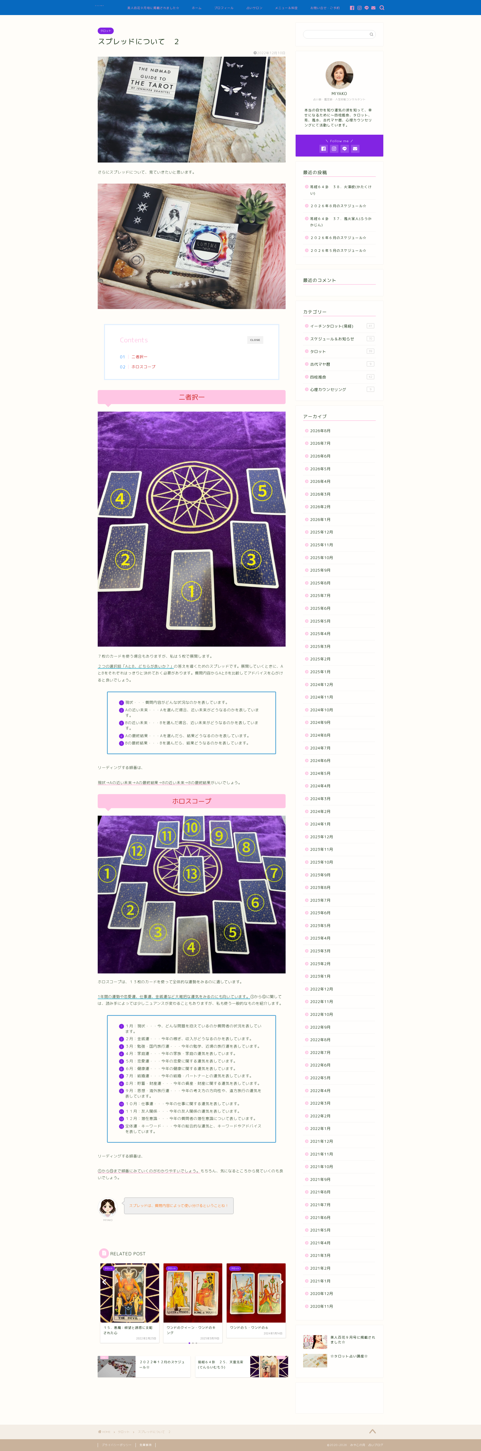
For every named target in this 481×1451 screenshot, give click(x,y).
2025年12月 (321, 532)
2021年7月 (320, 1204)
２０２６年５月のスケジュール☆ (338, 250)
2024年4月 (320, 786)
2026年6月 (320, 456)
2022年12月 (321, 989)
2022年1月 (320, 1128)
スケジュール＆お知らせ (341, 339)
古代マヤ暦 (341, 364)
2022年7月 (320, 1052)
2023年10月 (321, 862)
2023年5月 (320, 925)
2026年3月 (320, 494)
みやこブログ (99, 5)
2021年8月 (320, 1192)
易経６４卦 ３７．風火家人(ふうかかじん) (341, 221)
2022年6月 (320, 1065)
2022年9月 (320, 1027)
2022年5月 (320, 1078)
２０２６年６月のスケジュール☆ (338, 237)
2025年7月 (320, 595)
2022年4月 (320, 1090)
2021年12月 (321, 1141)
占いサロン (254, 8)
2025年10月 (321, 557)
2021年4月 (320, 1243)
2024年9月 (320, 722)
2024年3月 (320, 798)
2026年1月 (320, 519)
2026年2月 (320, 506)
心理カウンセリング (341, 389)
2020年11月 (321, 1306)
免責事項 (146, 1445)
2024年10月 (321, 710)
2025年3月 (320, 646)
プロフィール (224, 8)
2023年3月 (320, 951)
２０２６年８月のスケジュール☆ (338, 205)
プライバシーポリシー (117, 1445)
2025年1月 (320, 671)
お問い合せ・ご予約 (325, 8)
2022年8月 (320, 1039)
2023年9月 (320, 875)
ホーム (197, 8)
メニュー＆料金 (286, 8)
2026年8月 (320, 430)
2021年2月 (320, 1268)
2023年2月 (320, 963)
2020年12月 (321, 1293)
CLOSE (255, 340)
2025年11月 (321, 545)
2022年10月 (321, 1014)
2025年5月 (320, 621)
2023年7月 (320, 900)
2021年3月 (320, 1255)
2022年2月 (320, 1116)
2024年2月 (320, 811)
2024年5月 (320, 773)
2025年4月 (320, 633)
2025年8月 (320, 583)
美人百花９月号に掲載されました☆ (153, 8)
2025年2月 (320, 659)
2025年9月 (320, 570)
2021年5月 (320, 1230)
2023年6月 (320, 912)
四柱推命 (341, 377)
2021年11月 (321, 1154)
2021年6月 (320, 1217)
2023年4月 (320, 938)
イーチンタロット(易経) (341, 326)
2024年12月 (321, 684)
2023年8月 (320, 887)
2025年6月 (320, 608)
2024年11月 (321, 697)
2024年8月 (320, 735)
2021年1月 (320, 1281)
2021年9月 (320, 1179)
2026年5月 (320, 469)
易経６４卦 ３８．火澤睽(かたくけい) (341, 190)
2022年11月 (321, 1001)
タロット (105, 31)
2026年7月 (320, 443)
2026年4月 (320, 481)
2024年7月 (320, 748)
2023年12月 (321, 836)
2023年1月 (320, 976)
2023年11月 (321, 849)
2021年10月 (321, 1166)
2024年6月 (320, 760)
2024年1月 (320, 824)
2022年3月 (320, 1103)
